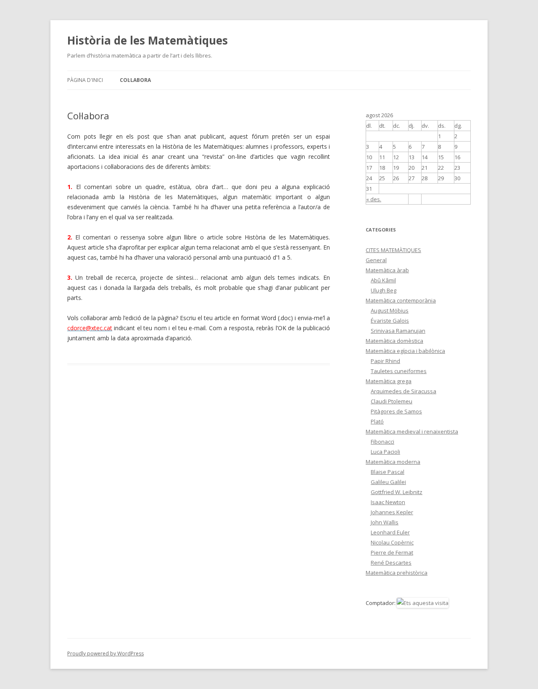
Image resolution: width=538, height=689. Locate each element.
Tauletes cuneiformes (399, 371)
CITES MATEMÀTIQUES (393, 250)
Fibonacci (382, 441)
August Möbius (390, 310)
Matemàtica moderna (393, 461)
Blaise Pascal (387, 472)
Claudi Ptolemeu (391, 401)
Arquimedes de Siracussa (403, 391)
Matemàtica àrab (387, 270)
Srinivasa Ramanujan (398, 330)
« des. (373, 199)
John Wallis (384, 522)
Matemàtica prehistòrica (396, 572)
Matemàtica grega (388, 381)
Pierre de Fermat (392, 552)
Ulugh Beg (383, 290)
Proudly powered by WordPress (105, 653)
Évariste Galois (390, 320)
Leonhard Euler (390, 532)
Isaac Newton (388, 502)
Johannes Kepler (392, 512)
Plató (377, 421)
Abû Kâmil (383, 280)
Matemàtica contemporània (401, 300)
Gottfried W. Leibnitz (396, 492)
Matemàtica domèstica (394, 340)
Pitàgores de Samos (396, 411)
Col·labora (135, 80)
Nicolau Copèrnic (392, 542)
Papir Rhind (385, 361)
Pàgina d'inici (85, 80)
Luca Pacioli (385, 451)
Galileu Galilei (388, 482)
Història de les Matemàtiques (147, 40)
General (376, 260)
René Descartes (391, 562)
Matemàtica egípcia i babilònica (405, 351)
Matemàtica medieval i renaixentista (412, 431)
